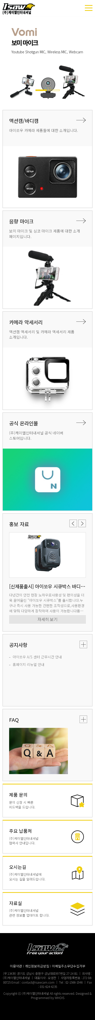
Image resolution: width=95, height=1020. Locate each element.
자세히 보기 (47, 619)
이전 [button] (5, 60)
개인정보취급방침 (37, 966)
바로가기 (47, 800)
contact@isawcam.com (38, 982)
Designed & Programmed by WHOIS (61, 995)
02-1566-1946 (74, 982)
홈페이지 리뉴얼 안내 (28, 664)
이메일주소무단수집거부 (68, 966)
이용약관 (16, 966)
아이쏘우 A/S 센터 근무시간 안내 (37, 656)
